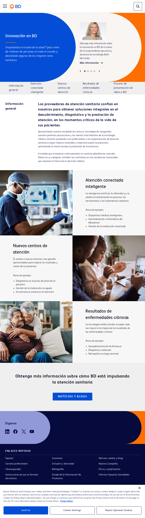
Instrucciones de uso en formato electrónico (21, 476)
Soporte (9, 458)
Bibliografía (58, 469)
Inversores (57, 458)
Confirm (25, 510)
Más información (89, 63)
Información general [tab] (16, 88)
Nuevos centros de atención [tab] (64, 88)
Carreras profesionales (16, 464)
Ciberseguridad (13, 469)
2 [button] (88, 71)
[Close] (139, 488)
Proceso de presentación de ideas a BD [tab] (123, 88)
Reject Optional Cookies (119, 510)
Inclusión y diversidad (63, 464)
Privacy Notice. (66, 501)
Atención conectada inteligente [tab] (37, 88)
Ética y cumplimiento (109, 469)
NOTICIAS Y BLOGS (72, 396)
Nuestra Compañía (108, 464)
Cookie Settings (72, 510)
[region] (72, 501)
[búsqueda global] (138, 6)
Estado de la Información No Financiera (66, 476)
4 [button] (94, 71)
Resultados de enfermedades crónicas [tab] (91, 88)
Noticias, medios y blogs (111, 458)
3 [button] (91, 71)
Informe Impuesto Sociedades (114, 474)
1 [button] (84, 71)
